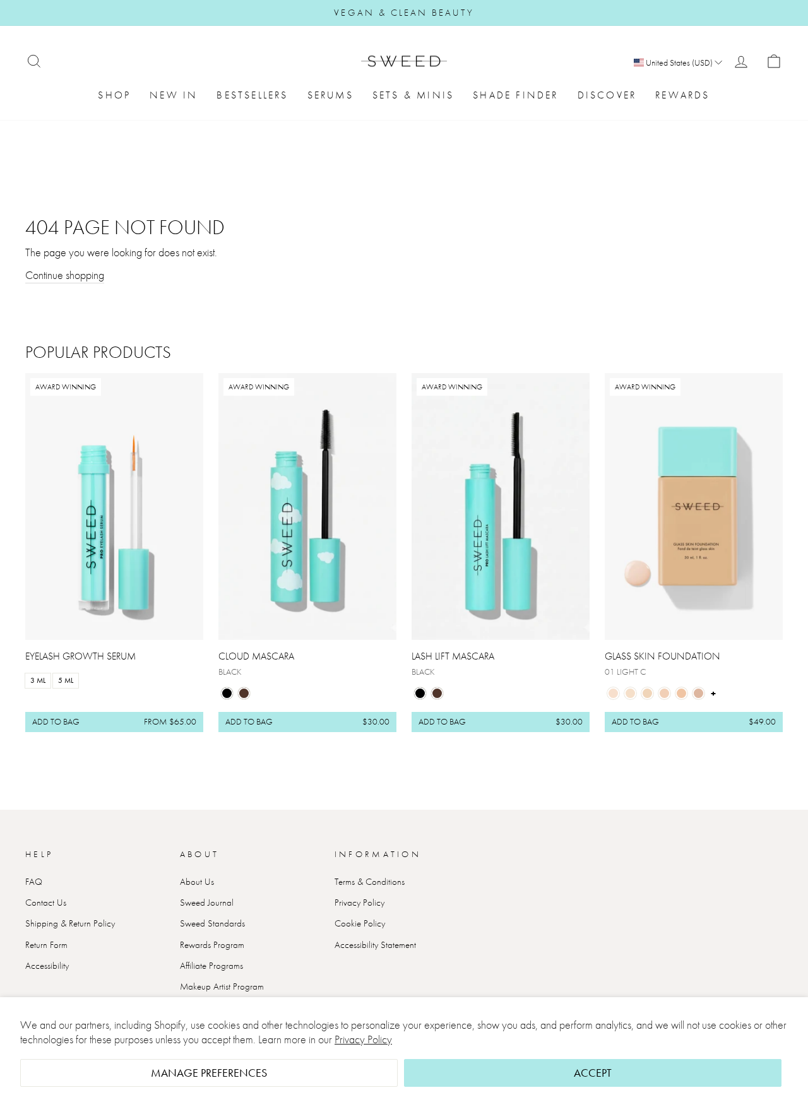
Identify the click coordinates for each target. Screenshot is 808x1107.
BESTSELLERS (252, 95)
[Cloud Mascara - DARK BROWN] (244, 693)
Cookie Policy (360, 923)
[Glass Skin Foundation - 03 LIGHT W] (647, 693)
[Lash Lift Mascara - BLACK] (420, 693)
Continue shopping (64, 275)
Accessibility (47, 965)
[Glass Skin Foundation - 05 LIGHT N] (681, 693)
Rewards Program (212, 944)
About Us (197, 881)
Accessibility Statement (375, 944)
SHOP (114, 95)
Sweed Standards (212, 923)
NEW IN (174, 95)
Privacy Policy (363, 1039)
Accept (593, 1072)
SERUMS (330, 95)
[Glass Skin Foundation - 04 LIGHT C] (664, 693)
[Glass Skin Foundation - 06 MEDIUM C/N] (698, 693)
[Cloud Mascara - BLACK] (227, 693)
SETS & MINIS (413, 95)
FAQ (33, 881)
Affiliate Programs (211, 965)
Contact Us (45, 902)
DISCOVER (607, 95)
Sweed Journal (207, 902)
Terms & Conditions (370, 881)
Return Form (46, 944)
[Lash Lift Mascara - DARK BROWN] (437, 693)
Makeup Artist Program (222, 986)
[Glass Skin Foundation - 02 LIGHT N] (630, 693)
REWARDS (682, 95)
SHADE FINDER (515, 95)
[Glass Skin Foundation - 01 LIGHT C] (613, 693)
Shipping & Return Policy (70, 923)
